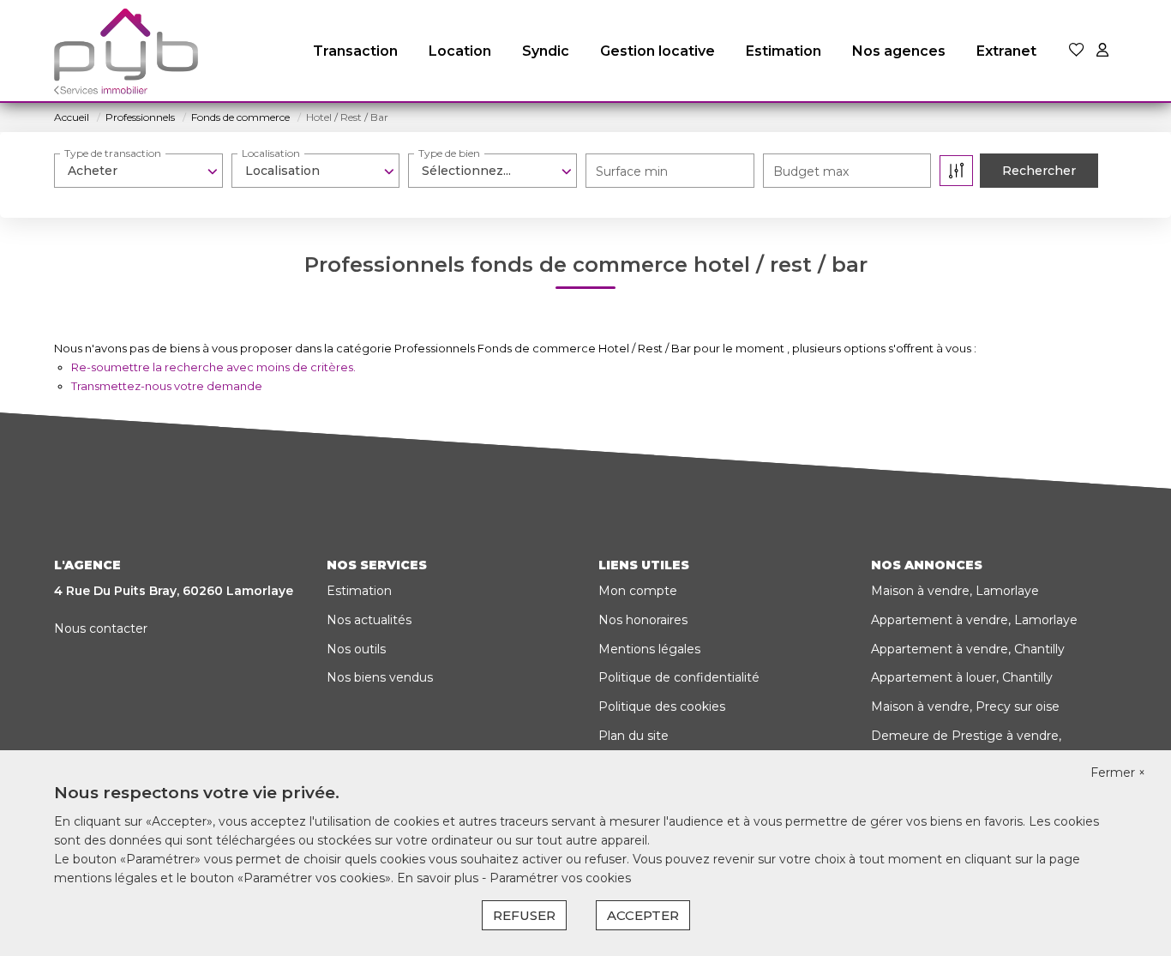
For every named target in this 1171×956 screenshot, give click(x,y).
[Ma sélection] (1076, 51)
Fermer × (1117, 772)
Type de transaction (112, 153)
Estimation (783, 51)
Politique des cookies (661, 706)
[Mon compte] (1102, 51)
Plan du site (633, 735)
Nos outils (356, 649)
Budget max (811, 171)
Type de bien (449, 153)
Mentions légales (649, 649)
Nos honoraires (643, 620)
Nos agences (899, 51)
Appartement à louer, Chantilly (962, 677)
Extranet (1006, 51)
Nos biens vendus (380, 677)
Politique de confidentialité (679, 677)
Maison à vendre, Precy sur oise (965, 706)
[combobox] (138, 170)
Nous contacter (100, 628)
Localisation (271, 153)
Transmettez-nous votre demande (166, 386)
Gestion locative (657, 51)
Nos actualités (369, 620)
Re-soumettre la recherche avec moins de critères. (213, 367)
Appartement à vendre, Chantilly (968, 649)
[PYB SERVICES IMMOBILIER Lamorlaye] (126, 51)
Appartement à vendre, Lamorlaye (974, 620)
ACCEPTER (643, 915)
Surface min (632, 171)
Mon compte (637, 590)
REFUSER (524, 915)
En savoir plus (439, 878)
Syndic (545, 51)
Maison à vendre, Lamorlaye (955, 590)
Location (460, 51)
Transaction (355, 51)
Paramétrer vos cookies (560, 878)
